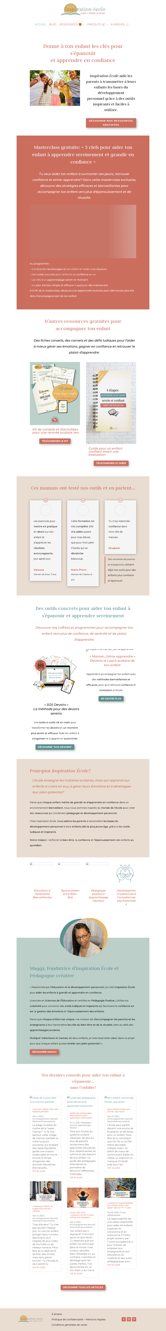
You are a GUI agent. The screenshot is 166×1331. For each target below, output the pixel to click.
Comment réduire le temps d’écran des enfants (42, 1208)
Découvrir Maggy (44, 1052)
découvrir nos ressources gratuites (111, 122)
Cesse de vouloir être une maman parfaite (45, 1110)
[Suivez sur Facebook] (124, 1319)
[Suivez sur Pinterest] (134, 1319)
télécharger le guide (111, 463)
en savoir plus (111, 698)
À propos (118, 25)
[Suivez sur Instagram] (129, 1319)
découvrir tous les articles (83, 1287)
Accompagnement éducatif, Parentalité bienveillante (45, 1120)
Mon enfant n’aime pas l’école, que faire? (118, 1110)
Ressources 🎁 (70, 25)
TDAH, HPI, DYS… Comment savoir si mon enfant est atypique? (82, 1214)
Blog (53, 25)
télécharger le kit (55, 441)
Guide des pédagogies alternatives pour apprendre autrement (81, 1115)
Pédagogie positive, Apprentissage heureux (80, 1125)
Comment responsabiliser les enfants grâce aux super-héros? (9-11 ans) (120, 1205)
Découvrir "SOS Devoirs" (55, 747)
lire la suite (38, 1171)
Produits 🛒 (96, 25)
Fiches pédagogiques (116, 1213)
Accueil (40, 25)
